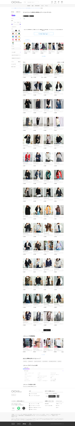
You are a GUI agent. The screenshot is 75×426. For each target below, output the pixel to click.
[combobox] (31, 2)
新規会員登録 (47, 403)
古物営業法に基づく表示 (14, 415)
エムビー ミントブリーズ (37, 361)
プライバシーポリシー (18, 414)
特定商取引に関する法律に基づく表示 (55, 414)
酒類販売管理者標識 (21, 415)
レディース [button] (13, 15)
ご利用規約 (12, 414)
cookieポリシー (48, 414)
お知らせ (57, 407)
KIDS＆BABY (37, 5)
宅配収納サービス (13, 416)
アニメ (46, 5)
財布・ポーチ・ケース (41, 377)
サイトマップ (49, 415)
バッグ (26, 377)
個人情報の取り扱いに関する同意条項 (27, 414)
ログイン (13, 394)
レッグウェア (40, 379)
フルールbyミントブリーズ (52, 361)
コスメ (42, 5)
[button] (16, 18)
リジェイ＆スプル (45, 361)
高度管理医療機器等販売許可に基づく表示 (30, 415)
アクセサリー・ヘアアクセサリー (43, 380)
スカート (26, 374)
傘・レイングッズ (27, 380)
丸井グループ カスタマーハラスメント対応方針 (39, 414)
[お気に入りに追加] (31, 339)
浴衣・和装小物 (53, 380)
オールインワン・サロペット (55, 374)
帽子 (51, 377)
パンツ (39, 374)
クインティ (25, 361)
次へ (46, 330)
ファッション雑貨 (53, 379)
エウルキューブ (30, 361)
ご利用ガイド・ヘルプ (59, 403)
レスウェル (59, 361)
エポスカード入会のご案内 (48, 405)
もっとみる (43, 56)
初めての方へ (58, 405)
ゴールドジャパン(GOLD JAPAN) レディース (29, 386)
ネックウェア (27, 379)
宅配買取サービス (54, 415)
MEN (32, 5)
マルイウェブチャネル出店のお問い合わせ (41, 415)
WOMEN (28, 5)
